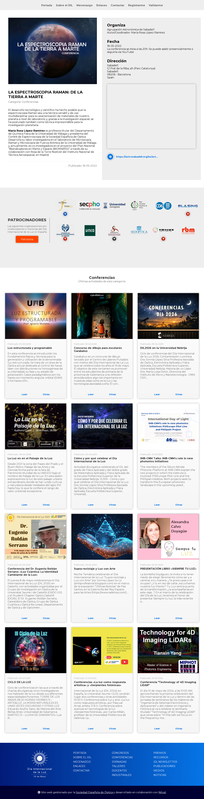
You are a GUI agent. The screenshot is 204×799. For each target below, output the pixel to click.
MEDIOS (158, 770)
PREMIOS (159, 752)
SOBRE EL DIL (82, 757)
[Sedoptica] (139, 238)
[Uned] (90, 238)
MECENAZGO (82, 761)
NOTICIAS (159, 775)
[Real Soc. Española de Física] (139, 213)
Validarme (156, 5)
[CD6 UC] (163, 213)
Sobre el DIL (64, 5)
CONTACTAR (81, 770)
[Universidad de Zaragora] (114, 208)
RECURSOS (160, 757)
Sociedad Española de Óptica (94, 792)
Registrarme (136, 5)
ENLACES (79, 766)
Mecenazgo (84, 5)
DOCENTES (119, 770)
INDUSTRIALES (121, 775)
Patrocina (27, 239)
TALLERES (118, 766)
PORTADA (79, 752)
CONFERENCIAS (122, 757)
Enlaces (101, 5)
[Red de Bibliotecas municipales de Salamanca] (188, 238)
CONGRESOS (120, 752)
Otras (46, 394)
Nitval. (162, 792)
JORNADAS (119, 761)
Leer (24, 394)
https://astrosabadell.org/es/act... (137, 156)
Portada (46, 5)
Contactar (117, 5)
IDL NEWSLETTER (165, 761)
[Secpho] (90, 213)
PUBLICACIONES (164, 766)
